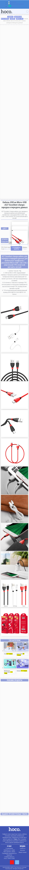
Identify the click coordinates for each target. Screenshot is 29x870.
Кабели (12, 19)
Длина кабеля (5, 240)
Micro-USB (20, 19)
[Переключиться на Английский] (12, 2)
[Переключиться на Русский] (9, 7)
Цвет (5, 229)
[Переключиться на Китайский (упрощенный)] (16, 4)
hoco (25, 249)
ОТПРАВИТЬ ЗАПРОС (16, 248)
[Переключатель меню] (27, 11)
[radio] (20, 224)
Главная (10, 16)
